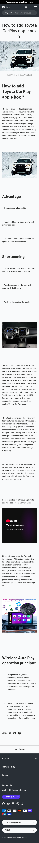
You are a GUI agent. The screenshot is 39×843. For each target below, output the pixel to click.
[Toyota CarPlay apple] (19, 599)
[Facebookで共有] (14, 733)
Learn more (29, 2)
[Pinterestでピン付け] (19, 733)
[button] (30, 7)
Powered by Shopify (19, 837)
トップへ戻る (19, 749)
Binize (9, 837)
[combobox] (19, 12)
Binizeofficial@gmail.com (14, 790)
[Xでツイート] (9, 733)
